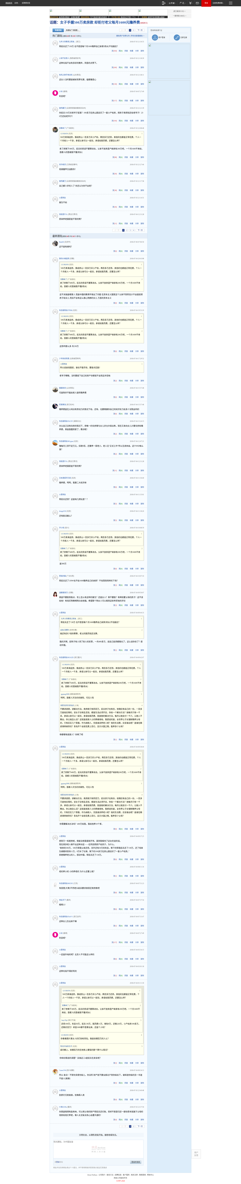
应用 (16, 3)
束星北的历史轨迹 (67, 705)
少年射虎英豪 (64, 359)
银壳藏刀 (62, 108)
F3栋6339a (63, 1107)
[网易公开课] (172, 3)
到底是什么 (63, 214)
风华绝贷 (62, 165)
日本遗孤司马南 (65, 478)
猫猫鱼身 (62, 388)
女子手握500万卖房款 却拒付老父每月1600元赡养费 (100, 22)
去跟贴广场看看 (72, 30)
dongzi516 (62, 511)
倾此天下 (62, 900)
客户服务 (126, 1175)
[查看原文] (144, 23)
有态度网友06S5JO (66, 883)
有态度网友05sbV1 (66, 917)
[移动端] (164, 3)
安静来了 (62, 128)
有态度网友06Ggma (66, 441)
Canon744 (62, 1070)
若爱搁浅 (62, 405)
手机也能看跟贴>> (137, 36)
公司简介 (102, 1175)
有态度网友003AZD (66, 657)
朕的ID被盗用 (64, 259)
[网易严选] (182, 3)
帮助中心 (150, 1175)
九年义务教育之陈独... (67, 42)
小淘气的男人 (64, 58)
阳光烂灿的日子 (66, 1046)
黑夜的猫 (62, 576)
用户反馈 (196, 1154)
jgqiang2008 (65, 694)
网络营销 (142, 1175)
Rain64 (61, 242)
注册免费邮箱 (218, 3)
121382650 (64, 134)
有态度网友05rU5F (66, 421)
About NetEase (92, 1175)
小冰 (60, 91)
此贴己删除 (64, 630)
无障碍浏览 (26, 3)
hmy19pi (64, 1020)
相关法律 (134, 1175)
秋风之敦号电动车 (66, 75)
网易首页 (9, 3)
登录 (206, 3)
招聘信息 (118, 1175)
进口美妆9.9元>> (179, 11)
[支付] (190, 3)
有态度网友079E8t (65, 310)
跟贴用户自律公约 (123, 36)
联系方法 (110, 1175)
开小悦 (61, 528)
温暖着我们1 (63, 593)
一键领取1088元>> (179, 16)
